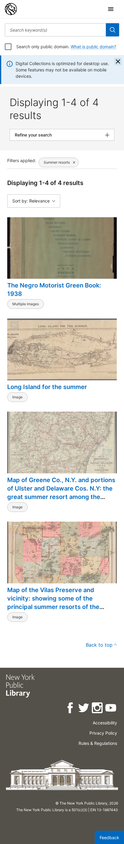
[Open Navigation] (110, 9)
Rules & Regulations (98, 743)
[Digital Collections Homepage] (11, 9)
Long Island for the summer (47, 387)
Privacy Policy (103, 733)
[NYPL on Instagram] (98, 709)
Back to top (99, 645)
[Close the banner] (118, 61)
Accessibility (105, 722)
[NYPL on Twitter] (84, 709)
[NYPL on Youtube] (111, 709)
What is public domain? (93, 46)
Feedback (109, 837)
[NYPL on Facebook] (70, 709)
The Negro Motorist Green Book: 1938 (54, 289)
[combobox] (55, 29)
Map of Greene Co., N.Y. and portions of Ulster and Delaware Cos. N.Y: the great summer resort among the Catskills (61, 492)
